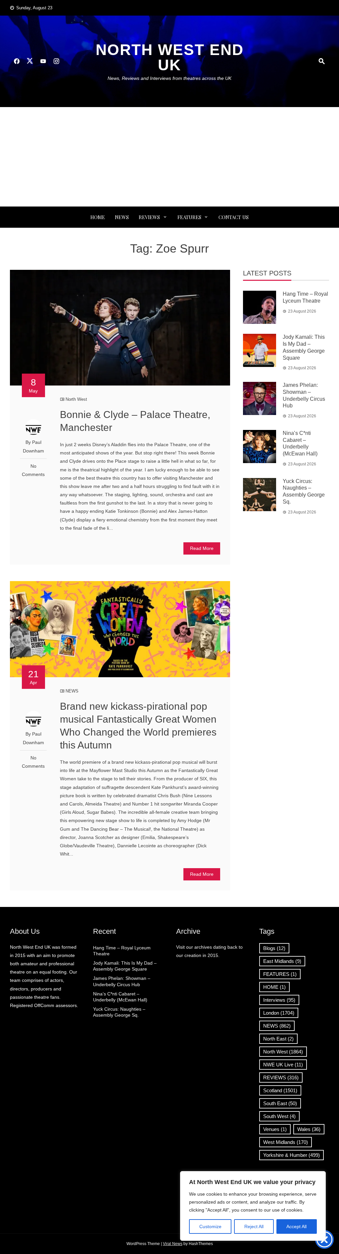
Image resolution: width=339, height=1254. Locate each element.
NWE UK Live (283, 1064)
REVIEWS (149, 217)
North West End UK (170, 57)
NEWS (122, 217)
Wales (308, 1129)
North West (76, 399)
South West (279, 1116)
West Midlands (285, 1142)
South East (280, 1103)
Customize (210, 1226)
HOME (274, 987)
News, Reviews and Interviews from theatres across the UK (169, 78)
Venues (275, 1129)
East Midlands (282, 961)
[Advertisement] (169, 156)
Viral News (172, 1243)
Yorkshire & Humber (291, 1155)
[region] (253, 1206)
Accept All (296, 1226)
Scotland (280, 1090)
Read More (202, 548)
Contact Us (233, 217)
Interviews (279, 1000)
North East (278, 1039)
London (278, 1013)
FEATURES (189, 217)
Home (97, 217)
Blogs (274, 948)
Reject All (254, 1226)
